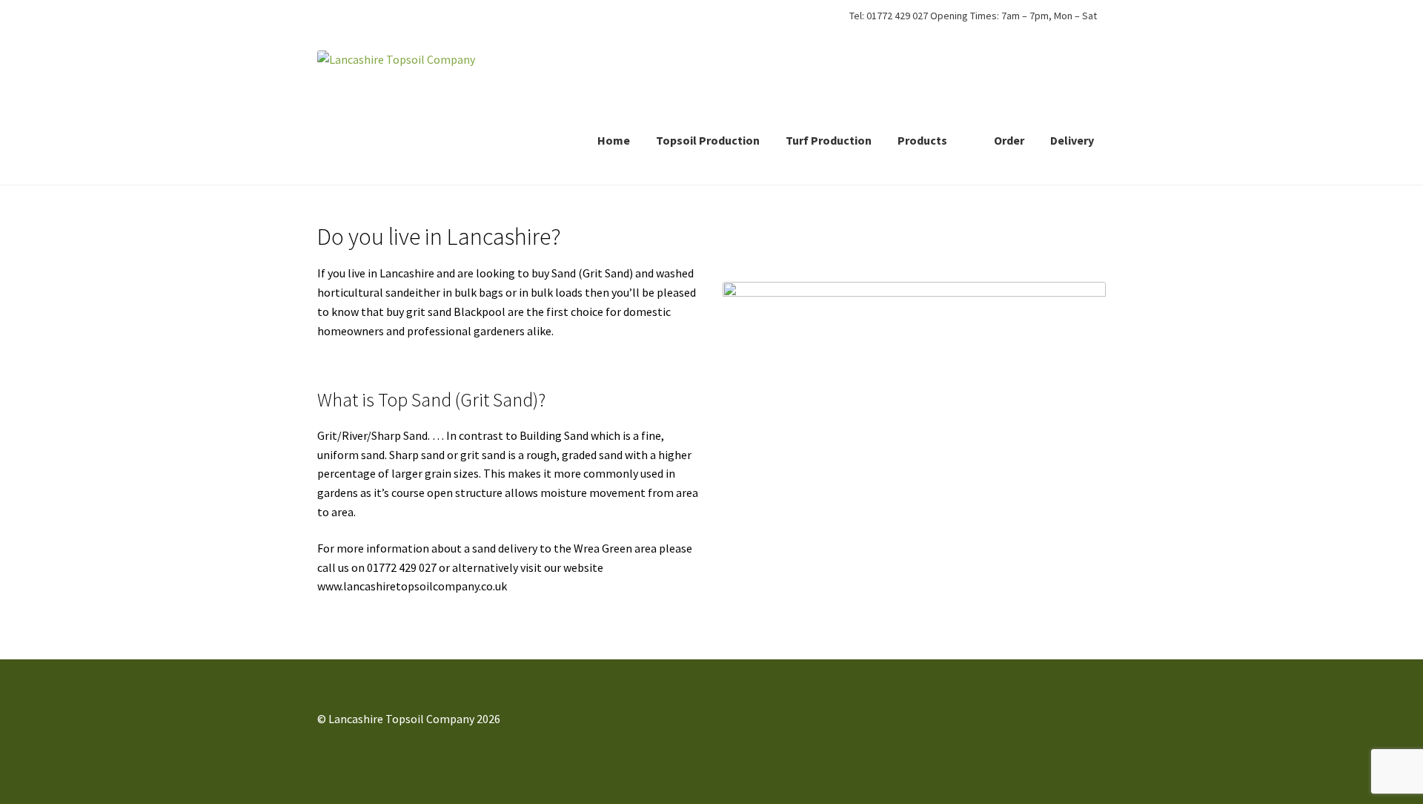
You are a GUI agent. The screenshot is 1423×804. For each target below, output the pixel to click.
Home (613, 140)
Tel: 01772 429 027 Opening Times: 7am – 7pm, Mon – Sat (973, 15)
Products (922, 140)
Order (1009, 140)
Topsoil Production (708, 140)
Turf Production (829, 140)
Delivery (1072, 140)
